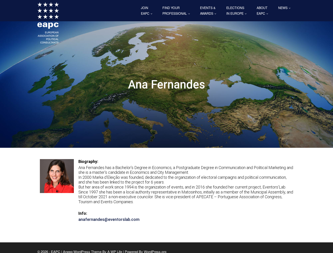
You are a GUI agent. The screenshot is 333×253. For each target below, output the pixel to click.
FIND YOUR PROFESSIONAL (177, 10)
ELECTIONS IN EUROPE (237, 10)
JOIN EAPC (147, 10)
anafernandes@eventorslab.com (109, 219)
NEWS (285, 7)
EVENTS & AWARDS (209, 10)
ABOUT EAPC (263, 10)
